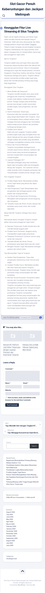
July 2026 (9, 514)
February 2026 (11, 526)
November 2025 (11, 533)
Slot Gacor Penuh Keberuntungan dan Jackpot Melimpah (22, 9)
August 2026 (10, 512)
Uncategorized (25, 317)
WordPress (21, 585)
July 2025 (9, 543)
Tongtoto (33, 44)
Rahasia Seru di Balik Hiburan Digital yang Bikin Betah (30, 347)
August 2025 (10, 541)
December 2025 (11, 531)
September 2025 (12, 538)
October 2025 (11, 536)
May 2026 (9, 519)
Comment (9, 369)
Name (7, 383)
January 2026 (10, 529)
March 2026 (10, 524)
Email (25, 383)
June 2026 (9, 517)
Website (8, 390)
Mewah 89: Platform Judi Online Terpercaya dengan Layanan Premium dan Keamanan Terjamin (11, 350)
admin (17, 317)
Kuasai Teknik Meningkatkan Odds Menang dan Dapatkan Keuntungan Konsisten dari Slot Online (22, 477)
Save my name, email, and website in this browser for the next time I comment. (20, 399)
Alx (34, 585)
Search (8, 442)
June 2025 (9, 545)
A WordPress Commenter (15, 497)
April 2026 (9, 521)
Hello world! (31, 497)
